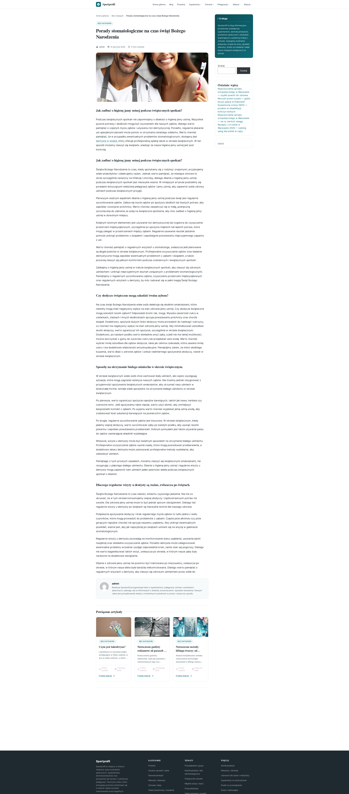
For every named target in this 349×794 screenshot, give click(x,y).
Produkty (181, 4)
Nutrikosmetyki (227, 765)
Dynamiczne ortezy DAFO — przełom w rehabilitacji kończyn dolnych (232, 108)
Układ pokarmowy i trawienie (161, 790)
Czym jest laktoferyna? (112, 647)
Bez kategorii (104, 23)
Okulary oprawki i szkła (158, 770)
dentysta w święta (106, 141)
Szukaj (221, 65)
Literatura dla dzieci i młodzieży (235, 775)
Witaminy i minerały (229, 770)
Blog (171, 4)
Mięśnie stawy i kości (194, 783)
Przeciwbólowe (191, 788)
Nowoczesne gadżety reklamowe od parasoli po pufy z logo (152, 650)
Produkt (151, 765)
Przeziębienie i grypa (194, 765)
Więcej (236, 4)
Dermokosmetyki (155, 775)
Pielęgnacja (222, 4)
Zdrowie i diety (155, 785)
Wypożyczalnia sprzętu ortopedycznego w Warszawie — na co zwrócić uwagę (233, 118)
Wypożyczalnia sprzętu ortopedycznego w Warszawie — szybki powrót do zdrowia (233, 92)
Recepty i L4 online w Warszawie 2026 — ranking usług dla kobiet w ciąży (232, 128)
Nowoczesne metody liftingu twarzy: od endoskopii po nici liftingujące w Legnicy (188, 652)
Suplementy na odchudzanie (233, 780)
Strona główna (159, 4)
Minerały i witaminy (156, 780)
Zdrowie (208, 4)
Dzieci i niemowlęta (229, 790)
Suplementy (194, 4)
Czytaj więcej (105, 676)
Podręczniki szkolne (194, 779)
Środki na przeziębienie (231, 785)
